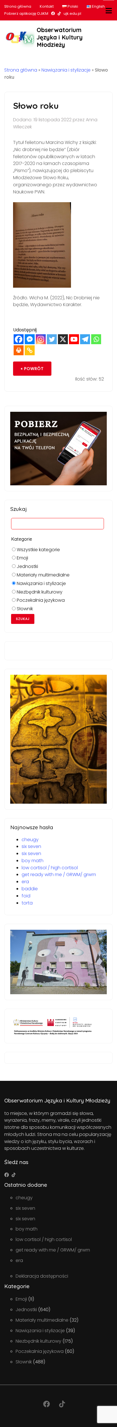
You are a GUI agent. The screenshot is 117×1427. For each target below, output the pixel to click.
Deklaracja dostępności (42, 1276)
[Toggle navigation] (108, 10)
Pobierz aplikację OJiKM (26, 13)
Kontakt (47, 6)
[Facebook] (19, 339)
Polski (72, 6)
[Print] (19, 350)
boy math (32, 860)
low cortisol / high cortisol (50, 867)
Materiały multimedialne (43, 575)
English (98, 6)
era (25, 881)
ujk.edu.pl (72, 13)
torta (27, 903)
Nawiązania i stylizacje (66, 70)
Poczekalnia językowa (40, 600)
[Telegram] (85, 339)
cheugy (30, 839)
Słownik (24, 608)
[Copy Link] (30, 350)
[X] (63, 339)
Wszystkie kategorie (38, 549)
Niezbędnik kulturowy (39, 592)
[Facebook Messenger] (30, 339)
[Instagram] (41, 339)
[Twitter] (52, 339)
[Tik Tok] (14, 1175)
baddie (30, 888)
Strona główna (17, 6)
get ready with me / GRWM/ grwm (59, 874)
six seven (31, 846)
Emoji (22, 558)
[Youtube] (74, 339)
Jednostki (27, 566)
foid (26, 896)
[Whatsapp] (96, 339)
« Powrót (32, 368)
